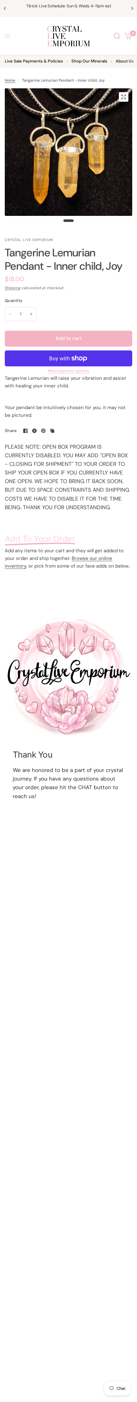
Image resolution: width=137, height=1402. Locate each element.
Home (10, 80)
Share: (11, 431)
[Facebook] (25, 431)
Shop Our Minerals (89, 61)
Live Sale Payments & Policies (34, 61)
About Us (125, 61)
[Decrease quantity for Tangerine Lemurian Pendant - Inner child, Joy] (10, 314)
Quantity (13, 300)
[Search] (117, 36)
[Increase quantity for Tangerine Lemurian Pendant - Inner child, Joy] (31, 314)
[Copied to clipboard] (52, 431)
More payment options (68, 371)
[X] (34, 431)
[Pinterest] (43, 431)
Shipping (13, 287)
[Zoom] (123, 97)
